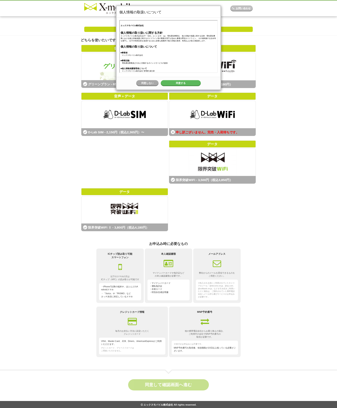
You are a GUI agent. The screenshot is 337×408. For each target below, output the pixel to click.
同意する (181, 83)
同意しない (147, 83)
